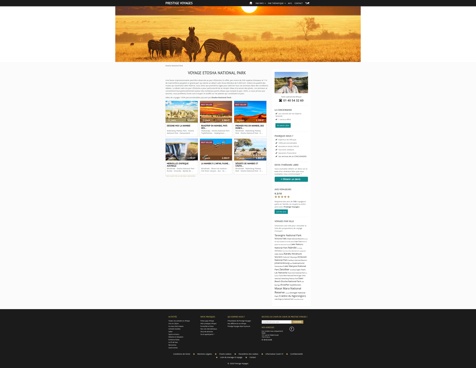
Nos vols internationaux (208, 329)
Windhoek (297, 253)
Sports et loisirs (173, 334)
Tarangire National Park (288, 235)
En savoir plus (283, 125)
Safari (170, 332)
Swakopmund (298, 263)
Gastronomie (173, 348)
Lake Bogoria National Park (284, 299)
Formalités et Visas (207, 326)
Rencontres (172, 345)
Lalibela (292, 241)
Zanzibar (284, 269)
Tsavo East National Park (296, 273)
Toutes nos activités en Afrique (179, 321)
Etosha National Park (291, 281)
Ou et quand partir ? (207, 334)
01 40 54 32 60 (293, 100)
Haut (467, 360)
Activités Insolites (174, 329)
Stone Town (288, 251)
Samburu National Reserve (297, 260)
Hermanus (278, 251)
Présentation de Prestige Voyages (239, 321)
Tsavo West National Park (288, 276)
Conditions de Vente (181, 354)
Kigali (291, 263)
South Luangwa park (301, 251)
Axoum (284, 251)
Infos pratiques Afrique (208, 324)
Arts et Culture (173, 324)
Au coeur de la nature (175, 326)
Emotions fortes (173, 340)
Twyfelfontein (295, 285)
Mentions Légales (204, 354)
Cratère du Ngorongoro (292, 296)
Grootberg (299, 248)
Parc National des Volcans (285, 244)
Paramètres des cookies (248, 354)
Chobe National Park (298, 299)
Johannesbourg (282, 263)
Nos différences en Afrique (237, 324)
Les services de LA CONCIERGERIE (292, 156)
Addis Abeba (279, 254)
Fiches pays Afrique (207, 321)
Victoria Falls (281, 238)
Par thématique (276, 3)
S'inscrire (297, 322)
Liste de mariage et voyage (231, 357)
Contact (299, 3)
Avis (290, 3)
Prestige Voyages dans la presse (239, 326)
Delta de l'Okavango (290, 257)
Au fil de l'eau (173, 342)
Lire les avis (281, 211)
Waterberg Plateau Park (289, 279)
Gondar (306, 239)
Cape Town (298, 241)
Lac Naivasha (281, 272)
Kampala (287, 293)
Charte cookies (225, 354)
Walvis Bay (293, 251)
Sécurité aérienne (206, 332)
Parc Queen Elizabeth (279, 241)
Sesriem (279, 256)
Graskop (293, 270)
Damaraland (279, 266)
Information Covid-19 (274, 354)
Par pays (260, 3)
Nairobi (292, 247)
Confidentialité (296, 354)
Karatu (287, 253)
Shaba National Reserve (295, 239)
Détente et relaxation (175, 337)
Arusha (284, 284)
